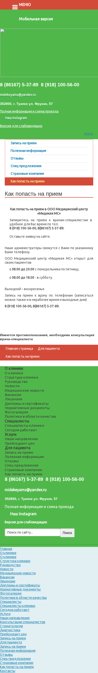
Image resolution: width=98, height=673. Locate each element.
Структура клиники (21, 377)
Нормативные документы (27, 408)
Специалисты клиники (24, 425)
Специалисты (17, 421)
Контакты (7, 671)
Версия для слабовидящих (21, 126)
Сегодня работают (21, 430)
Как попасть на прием (22, 356)
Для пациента (49, 348)
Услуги (10, 434)
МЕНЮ (25, 4)
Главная (6, 549)
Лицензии (13, 399)
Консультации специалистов (22, 622)
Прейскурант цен (19, 443)
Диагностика (10, 630)
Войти (88, 133)
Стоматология (11, 626)
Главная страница (19, 348)
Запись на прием (19, 452)
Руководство (16, 382)
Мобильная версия (36, 19)
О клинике (14, 368)
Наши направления (21, 439)
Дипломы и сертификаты (27, 403)
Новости (12, 386)
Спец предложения (21, 465)
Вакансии (13, 395)
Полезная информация (24, 457)
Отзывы (12, 461)
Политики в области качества (30, 416)
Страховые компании (23, 470)
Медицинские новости (24, 390)
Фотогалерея (16, 412)
